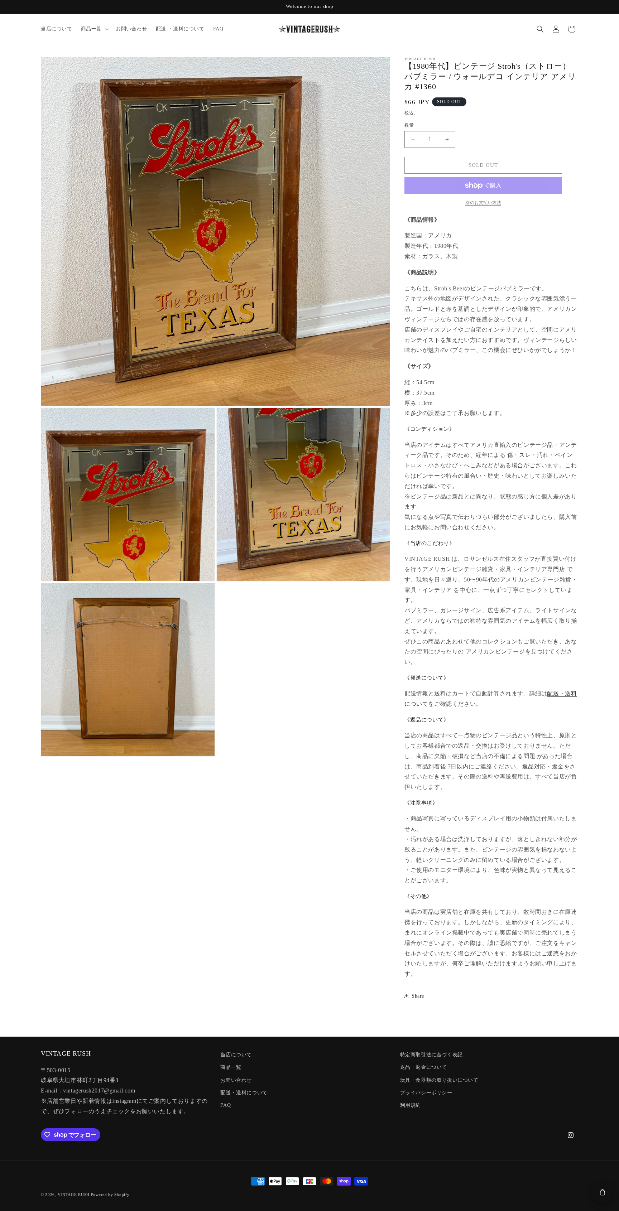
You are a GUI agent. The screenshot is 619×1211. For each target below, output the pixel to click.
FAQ (225, 1105)
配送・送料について (243, 1092)
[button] (94, 29)
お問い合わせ (236, 1080)
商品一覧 (230, 1067)
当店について (236, 1054)
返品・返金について (423, 1067)
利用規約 (410, 1105)
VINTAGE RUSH (74, 1194)
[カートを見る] (602, 1192)
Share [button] (418, 996)
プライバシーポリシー (426, 1092)
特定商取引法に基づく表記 (431, 1054)
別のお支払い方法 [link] (483, 202)
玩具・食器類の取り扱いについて (439, 1080)
